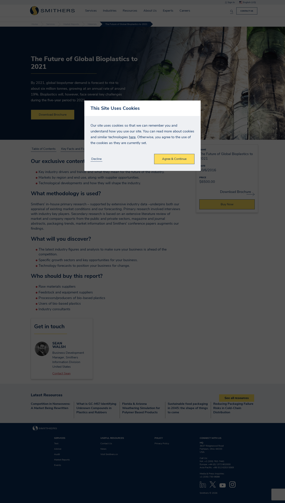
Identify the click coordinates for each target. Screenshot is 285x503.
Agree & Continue (174, 159)
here (132, 137)
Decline (96, 159)
